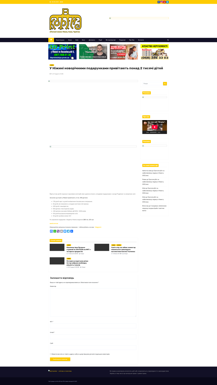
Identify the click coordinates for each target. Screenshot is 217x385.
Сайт (51, 343)
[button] (168, 40)
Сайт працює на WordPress (55, 381)
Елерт (82, 253)
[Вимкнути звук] (162, 132)
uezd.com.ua (54, 223)
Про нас (131, 40)
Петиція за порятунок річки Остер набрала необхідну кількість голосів (77, 263)
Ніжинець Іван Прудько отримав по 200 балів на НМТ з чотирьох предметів (79, 249)
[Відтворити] (144, 132)
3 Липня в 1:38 (117, 253)
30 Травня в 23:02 (73, 267)
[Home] (51, 40)
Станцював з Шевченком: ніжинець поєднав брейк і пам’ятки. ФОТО (154, 208)
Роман (144, 179)
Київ (77, 40)
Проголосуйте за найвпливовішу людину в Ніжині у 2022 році (153, 173)
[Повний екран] (165, 132)
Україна (119, 245)
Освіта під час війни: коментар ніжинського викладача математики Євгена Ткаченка (123, 249)
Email (52, 332)
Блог (83, 40)
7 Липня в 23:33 (73, 253)
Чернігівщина (60, 40)
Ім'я (51, 322)
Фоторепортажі (111, 40)
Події (100, 40)
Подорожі (122, 40)
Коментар (53, 286)
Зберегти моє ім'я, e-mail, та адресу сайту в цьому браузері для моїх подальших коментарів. (80, 354)
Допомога (92, 40)
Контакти (141, 40)
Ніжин (70, 40)
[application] (154, 127)
